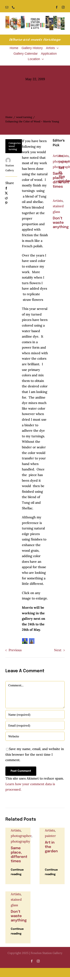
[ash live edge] (32, 641)
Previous (15, 650)
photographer (21, 836)
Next (57, 650)
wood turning (13, 148)
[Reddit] (6, 198)
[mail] (6, 7)
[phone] (13, 7)
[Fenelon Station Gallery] (35, 17)
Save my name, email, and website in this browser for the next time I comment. (34, 754)
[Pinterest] (6, 203)
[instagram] (63, 7)
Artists (58, 156)
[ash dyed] (25, 641)
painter (64, 161)
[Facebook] (6, 188)
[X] (6, 193)
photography (20, 841)
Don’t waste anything (61, 222)
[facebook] (56, 7)
